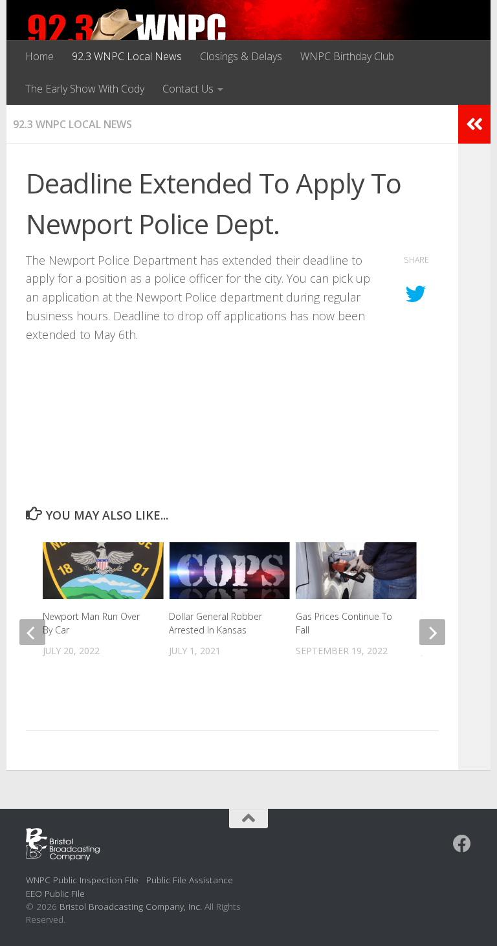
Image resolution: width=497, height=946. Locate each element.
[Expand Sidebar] (474, 124)
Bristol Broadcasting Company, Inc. (131, 906)
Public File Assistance (189, 880)
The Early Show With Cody (84, 89)
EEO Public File (55, 893)
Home (39, 56)
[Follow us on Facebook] (462, 844)
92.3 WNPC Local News (127, 56)
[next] (432, 632)
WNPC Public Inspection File (82, 880)
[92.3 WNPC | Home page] (127, 35)
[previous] (32, 632)
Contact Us (188, 89)
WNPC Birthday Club (347, 56)
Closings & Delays (241, 56)
